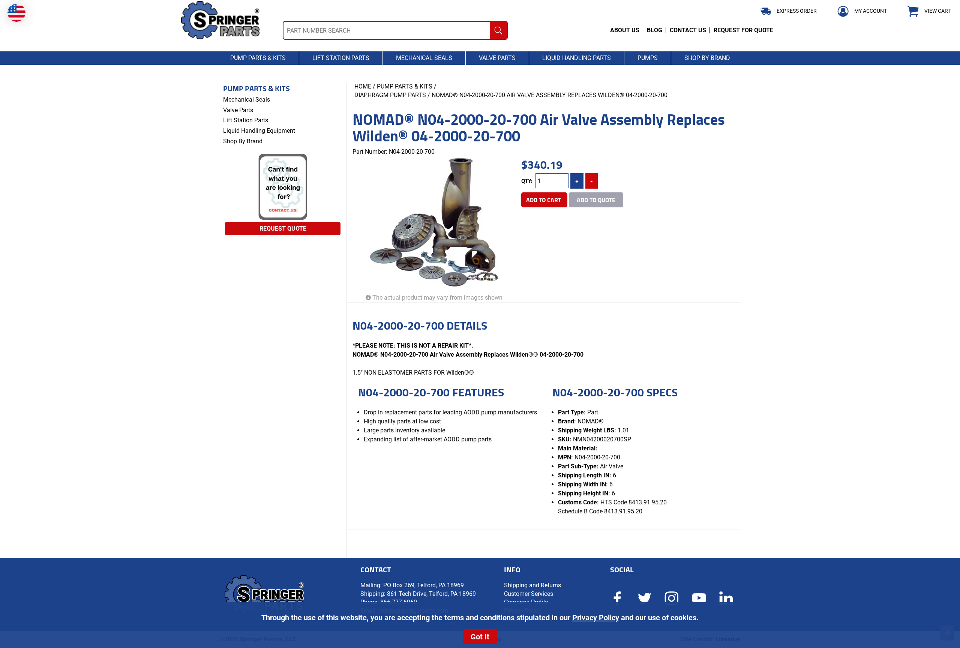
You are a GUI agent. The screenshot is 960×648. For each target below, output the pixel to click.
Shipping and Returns (532, 585)
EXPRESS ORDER (797, 11)
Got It (480, 636)
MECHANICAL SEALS (424, 58)
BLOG (654, 30)
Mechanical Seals (246, 99)
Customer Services (528, 593)
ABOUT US (624, 30)
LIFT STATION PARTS (340, 58)
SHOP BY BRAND (707, 58)
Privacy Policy (595, 617)
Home (362, 86)
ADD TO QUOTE (596, 200)
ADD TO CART (544, 200)
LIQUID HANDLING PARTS (576, 58)
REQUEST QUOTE (283, 228)
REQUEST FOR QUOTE (743, 30)
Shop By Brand (242, 141)
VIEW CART (937, 11)
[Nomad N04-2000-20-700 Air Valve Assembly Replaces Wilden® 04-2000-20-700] (434, 222)
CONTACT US (688, 30)
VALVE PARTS (497, 58)
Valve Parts (238, 110)
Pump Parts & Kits (256, 88)
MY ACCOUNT (870, 11)
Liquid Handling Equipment (259, 130)
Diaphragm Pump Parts (390, 95)
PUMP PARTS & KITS (258, 58)
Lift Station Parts (245, 120)
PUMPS (648, 58)
